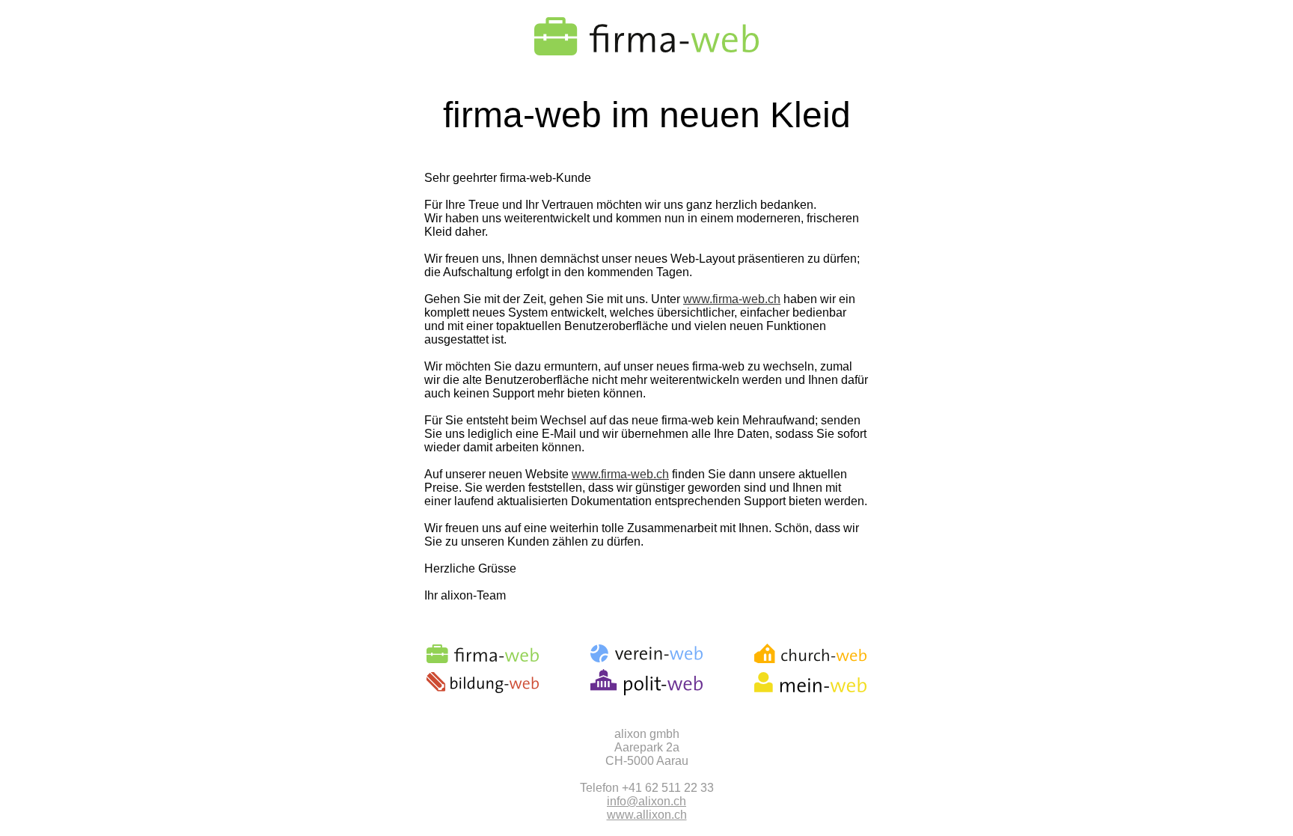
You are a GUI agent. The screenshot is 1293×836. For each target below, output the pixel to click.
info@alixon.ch (646, 801)
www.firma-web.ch (731, 299)
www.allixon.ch (647, 814)
